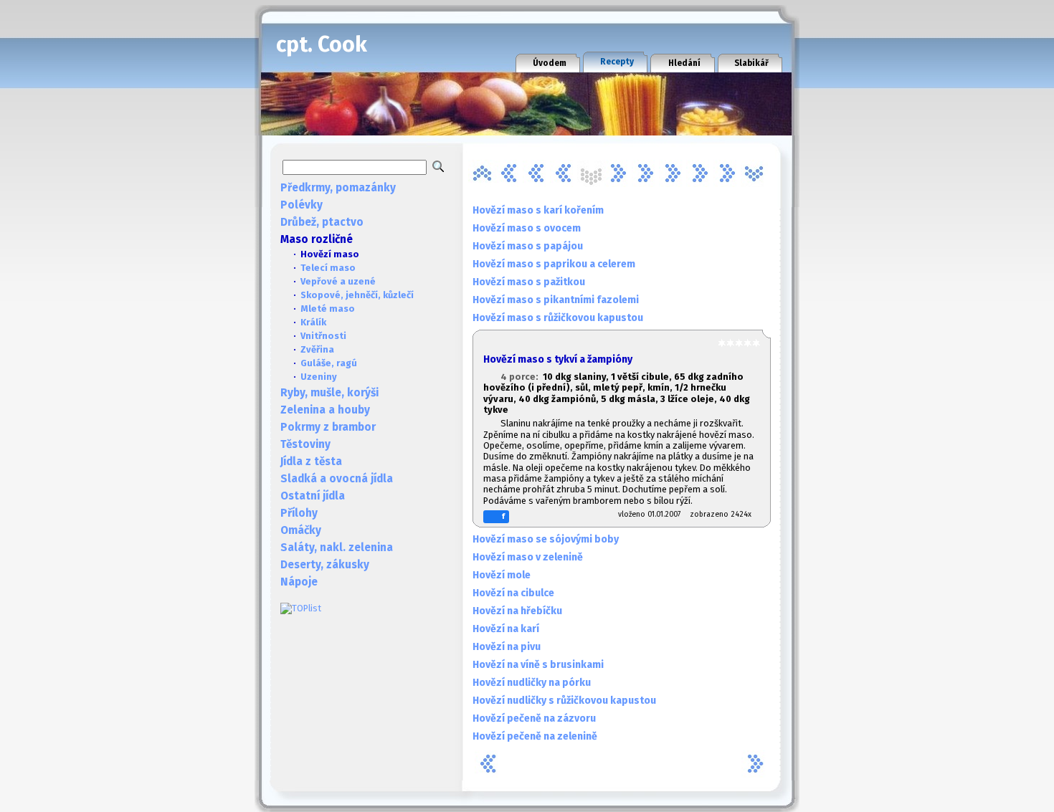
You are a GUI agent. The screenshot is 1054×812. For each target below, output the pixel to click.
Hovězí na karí (506, 629)
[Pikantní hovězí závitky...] (727, 173)
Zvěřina (317, 349)
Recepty (617, 62)
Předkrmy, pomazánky (338, 187)
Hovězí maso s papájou (528, 246)
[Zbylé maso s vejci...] (754, 173)
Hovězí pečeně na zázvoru (534, 718)
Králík (313, 322)
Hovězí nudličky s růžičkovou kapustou (564, 700)
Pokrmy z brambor (328, 427)
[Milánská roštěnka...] (699, 173)
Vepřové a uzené (338, 281)
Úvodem (549, 63)
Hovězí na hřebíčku (517, 611)
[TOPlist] (300, 608)
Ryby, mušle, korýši (329, 392)
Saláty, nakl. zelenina (336, 547)
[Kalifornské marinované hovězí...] (672, 173)
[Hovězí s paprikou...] (645, 173)
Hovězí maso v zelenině (528, 557)
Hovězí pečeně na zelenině (535, 736)
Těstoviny (305, 444)
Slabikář (751, 63)
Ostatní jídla (312, 495)
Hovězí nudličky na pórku (532, 683)
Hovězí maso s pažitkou (529, 282)
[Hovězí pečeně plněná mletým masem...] (618, 173)
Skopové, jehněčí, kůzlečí (357, 295)
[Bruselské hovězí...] (509, 173)
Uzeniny (318, 376)
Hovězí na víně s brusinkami (538, 665)
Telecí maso (328, 267)
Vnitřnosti (323, 335)
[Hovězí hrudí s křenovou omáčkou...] (563, 173)
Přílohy (299, 513)
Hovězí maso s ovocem (527, 228)
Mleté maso (327, 308)
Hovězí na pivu (507, 647)
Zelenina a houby (325, 409)
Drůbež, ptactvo (322, 222)
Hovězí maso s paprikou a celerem (554, 264)
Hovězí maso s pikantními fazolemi (556, 300)
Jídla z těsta (311, 461)
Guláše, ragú (328, 363)
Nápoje (299, 581)
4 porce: (521, 376)
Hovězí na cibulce (513, 593)
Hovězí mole (502, 575)
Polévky (301, 205)
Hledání (684, 63)
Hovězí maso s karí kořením (538, 210)
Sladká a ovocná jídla (336, 478)
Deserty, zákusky (324, 564)
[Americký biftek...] (481, 173)
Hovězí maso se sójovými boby (546, 539)
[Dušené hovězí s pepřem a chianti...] (536, 173)
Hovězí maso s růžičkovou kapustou (558, 318)
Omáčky (300, 530)
